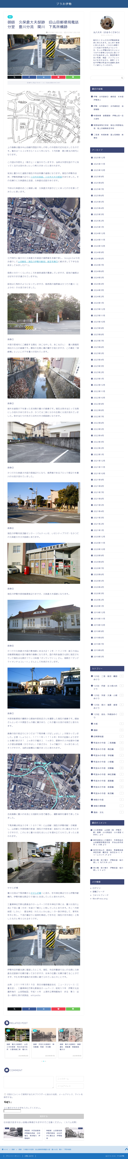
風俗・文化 (108, 812)
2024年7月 (99, 265)
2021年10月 (99, 473)
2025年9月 (99, 176)
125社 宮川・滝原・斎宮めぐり (108, 706)
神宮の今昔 (108, 799)
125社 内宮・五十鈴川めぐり (108, 687)
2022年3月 (99, 442)
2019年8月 (99, 637)
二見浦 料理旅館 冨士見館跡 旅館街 (109, 136)
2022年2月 (99, 448)
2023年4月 (99, 359)
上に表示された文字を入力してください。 (23, 1108)
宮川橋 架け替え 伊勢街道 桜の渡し (108, 861)
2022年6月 (99, 423)
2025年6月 (99, 195)
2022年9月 (99, 404)
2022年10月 (99, 397)
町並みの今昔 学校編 (108, 755)
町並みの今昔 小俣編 (108, 761)
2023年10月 (99, 321)
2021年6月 (99, 498)
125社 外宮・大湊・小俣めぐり (108, 697)
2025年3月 (99, 214)
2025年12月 (99, 157)
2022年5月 (99, 429)
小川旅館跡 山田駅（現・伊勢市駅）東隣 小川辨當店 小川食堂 (107, 831)
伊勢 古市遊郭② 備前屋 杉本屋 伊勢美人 (109, 98)
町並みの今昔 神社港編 (108, 774)
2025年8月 (99, 183)
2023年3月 (99, 366)
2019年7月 (99, 644)
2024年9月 (99, 252)
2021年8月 (99, 486)
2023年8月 (99, 334)
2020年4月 (99, 587)
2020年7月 (99, 568)
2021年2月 (99, 524)
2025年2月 (99, 220)
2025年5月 (99, 202)
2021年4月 (99, 511)
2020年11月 (99, 543)
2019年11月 (99, 618)
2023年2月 (99, 372)
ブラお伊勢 (64, 3)
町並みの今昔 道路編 (108, 780)
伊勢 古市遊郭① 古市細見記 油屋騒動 (109, 107)
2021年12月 (99, 460)
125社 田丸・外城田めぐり (108, 716)
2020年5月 (99, 581)
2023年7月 (99, 340)
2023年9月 (99, 328)
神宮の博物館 (108, 806)
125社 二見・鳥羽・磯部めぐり (108, 678)
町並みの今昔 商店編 (108, 749)
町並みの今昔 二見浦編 (108, 742)
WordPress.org (100, 898)
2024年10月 (99, 246)
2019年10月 (99, 625)
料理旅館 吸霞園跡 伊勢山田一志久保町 (109, 117)
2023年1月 (99, 378)
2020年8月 (99, 562)
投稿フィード (99, 891)
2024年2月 (99, 296)
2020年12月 (99, 536)
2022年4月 (99, 435)
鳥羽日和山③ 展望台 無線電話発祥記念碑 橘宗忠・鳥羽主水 (108, 851)
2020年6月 (99, 574)
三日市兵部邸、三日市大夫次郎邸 (46, 177)
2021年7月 (99, 492)
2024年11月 (99, 239)
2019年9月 (99, 631)
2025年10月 (99, 170)
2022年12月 (99, 385)
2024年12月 (99, 233)
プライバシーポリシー (13, 1156)
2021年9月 (99, 479)
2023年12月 (99, 309)
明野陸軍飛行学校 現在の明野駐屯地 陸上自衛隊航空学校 (109, 127)
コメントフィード (101, 895)
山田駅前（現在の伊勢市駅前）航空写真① (38, 261)
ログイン (97, 888)
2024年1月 (99, 303)
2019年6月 (99, 650)
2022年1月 (99, 454)
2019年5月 (99, 656)
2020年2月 (99, 600)
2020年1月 (99, 606)
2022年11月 (99, 391)
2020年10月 (99, 549)
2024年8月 (99, 258)
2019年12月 (99, 612)
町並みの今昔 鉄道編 (108, 787)
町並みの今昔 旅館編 (108, 768)
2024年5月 (99, 277)
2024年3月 (99, 290)
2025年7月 (99, 189)
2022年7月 (99, 416)
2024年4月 (99, 284)
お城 (108, 724)
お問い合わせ (29, 1156)
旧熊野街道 (108, 736)
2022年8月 (99, 410)
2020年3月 (99, 593)
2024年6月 (99, 271)
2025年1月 (99, 227)
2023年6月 (99, 347)
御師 (10, 17)
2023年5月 (99, 353)
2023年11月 (99, 315)
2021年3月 (99, 517)
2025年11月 (99, 164)
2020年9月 (99, 555)
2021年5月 (99, 505)
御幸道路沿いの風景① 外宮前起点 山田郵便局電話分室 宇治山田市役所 (109, 842)
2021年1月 (99, 530)
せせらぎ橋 (36, 893)
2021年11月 (99, 467)
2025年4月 (99, 208)
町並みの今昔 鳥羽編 (108, 793)
